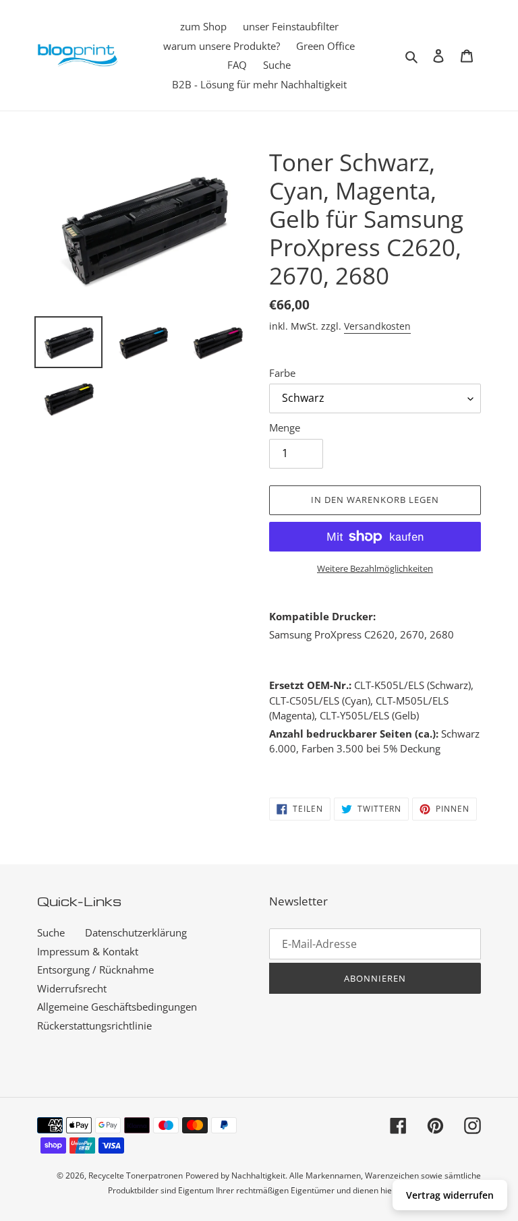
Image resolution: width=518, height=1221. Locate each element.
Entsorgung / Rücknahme (95, 969)
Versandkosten (377, 326)
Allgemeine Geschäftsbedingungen (117, 1006)
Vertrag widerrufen (450, 1195)
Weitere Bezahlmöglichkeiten (375, 568)
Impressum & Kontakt (87, 951)
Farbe (282, 373)
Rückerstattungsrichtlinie (94, 1025)
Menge (284, 427)
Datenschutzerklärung (136, 932)
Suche (51, 932)
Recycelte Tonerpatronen (135, 1175)
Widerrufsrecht (72, 988)
